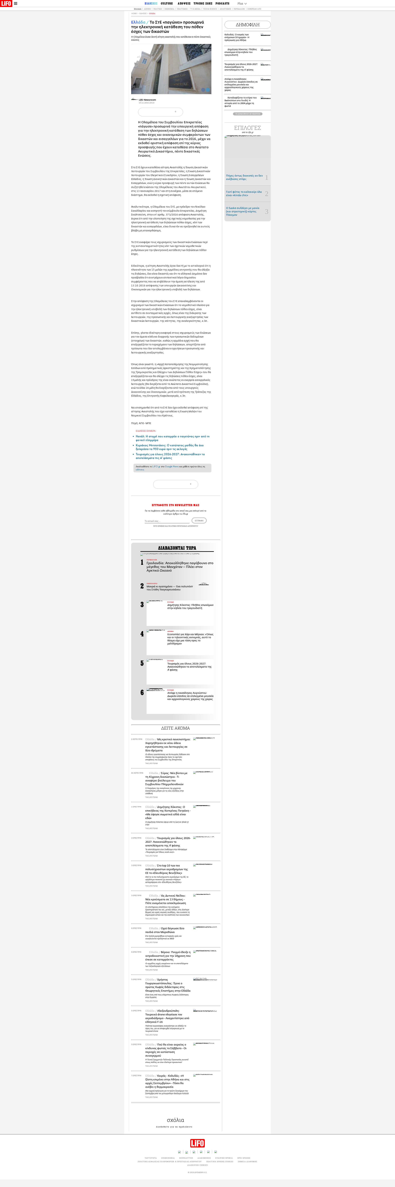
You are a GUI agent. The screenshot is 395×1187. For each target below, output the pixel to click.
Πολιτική (157, 9)
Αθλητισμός (225, 9)
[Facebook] (203, 90)
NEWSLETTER (186, 1158)
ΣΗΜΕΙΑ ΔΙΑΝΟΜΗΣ (247, 1161)
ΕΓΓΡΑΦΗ (199, 520)
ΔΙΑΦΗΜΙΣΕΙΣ (204, 1158)
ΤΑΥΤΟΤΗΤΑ (151, 1158)
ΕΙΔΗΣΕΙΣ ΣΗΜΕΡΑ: (146, 430)
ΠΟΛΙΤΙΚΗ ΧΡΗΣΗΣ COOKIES (219, 1161)
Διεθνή (147, 9)
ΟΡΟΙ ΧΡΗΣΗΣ (158, 526)
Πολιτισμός (182, 9)
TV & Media (195, 9)
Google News (172, 466)
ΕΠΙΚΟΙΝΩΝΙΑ (168, 1158)
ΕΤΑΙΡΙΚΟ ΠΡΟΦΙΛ (224, 1158)
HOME (134, 13)
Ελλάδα (137, 9)
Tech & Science (210, 9)
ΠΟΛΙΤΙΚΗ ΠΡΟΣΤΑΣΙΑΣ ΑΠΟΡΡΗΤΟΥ (183, 526)
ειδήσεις (140, 469)
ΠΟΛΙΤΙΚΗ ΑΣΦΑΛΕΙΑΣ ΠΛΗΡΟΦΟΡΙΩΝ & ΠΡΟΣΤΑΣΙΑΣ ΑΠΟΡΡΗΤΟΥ (170, 1161)
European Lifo (254, 9)
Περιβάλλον (239, 9)
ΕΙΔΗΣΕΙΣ (143, 13)
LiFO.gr (156, 466)
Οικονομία (169, 9)
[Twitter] (208, 90)
